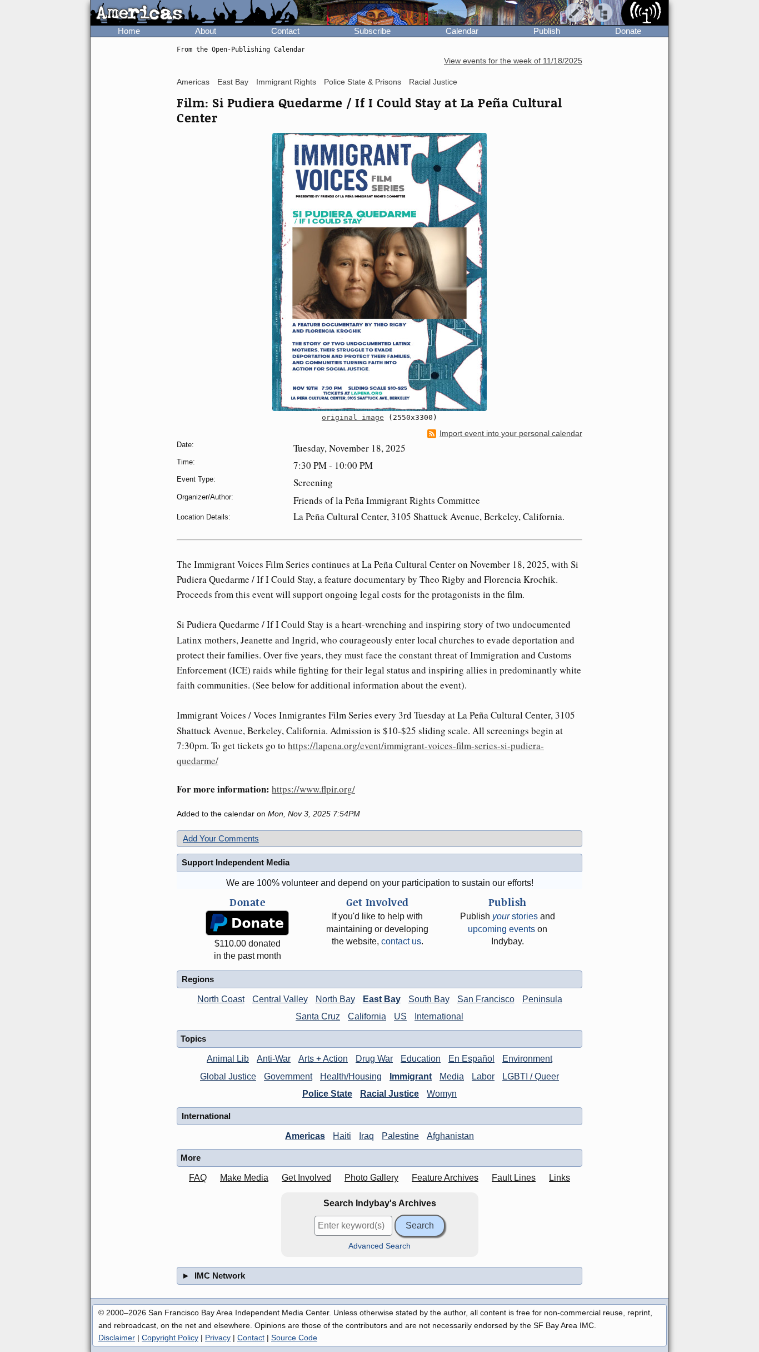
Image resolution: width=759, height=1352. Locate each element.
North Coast (220, 999)
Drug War (374, 1058)
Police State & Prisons (362, 81)
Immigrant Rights (286, 81)
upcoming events (501, 929)
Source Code (294, 1337)
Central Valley (280, 999)
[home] (194, 13)
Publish (546, 31)
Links (559, 1177)
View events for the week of (513, 61)
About (205, 31)
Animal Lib (228, 1058)
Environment (527, 1058)
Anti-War (274, 1058)
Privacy (218, 1337)
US (400, 1016)
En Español (471, 1058)
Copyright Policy (170, 1337)
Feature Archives (445, 1177)
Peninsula (542, 999)
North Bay (335, 999)
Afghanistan (450, 1136)
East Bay (232, 81)
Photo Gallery (371, 1177)
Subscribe (372, 31)
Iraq (366, 1136)
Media (452, 1076)
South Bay (429, 999)
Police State (327, 1093)
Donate (628, 31)
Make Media (244, 1177)
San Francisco (486, 999)
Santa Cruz (318, 1016)
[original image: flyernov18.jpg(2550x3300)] (379, 272)
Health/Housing (351, 1076)
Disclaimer (116, 1337)
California (367, 1016)
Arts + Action (323, 1058)
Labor (483, 1076)
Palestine (400, 1136)
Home (129, 31)
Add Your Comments (221, 838)
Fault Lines (514, 1177)
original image (353, 417)
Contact (285, 31)
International (439, 1016)
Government (288, 1076)
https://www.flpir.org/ (313, 789)
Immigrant (411, 1076)
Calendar (462, 31)
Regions (198, 979)
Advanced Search (379, 1246)
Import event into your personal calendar (511, 433)
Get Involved (306, 1177)
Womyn (442, 1093)
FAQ (198, 1177)
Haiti (342, 1136)
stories (515, 916)
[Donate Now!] (247, 922)
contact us (401, 941)
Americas (193, 81)
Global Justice (228, 1076)
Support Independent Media (235, 862)
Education (421, 1058)
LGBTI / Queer (530, 1076)
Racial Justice (433, 81)
